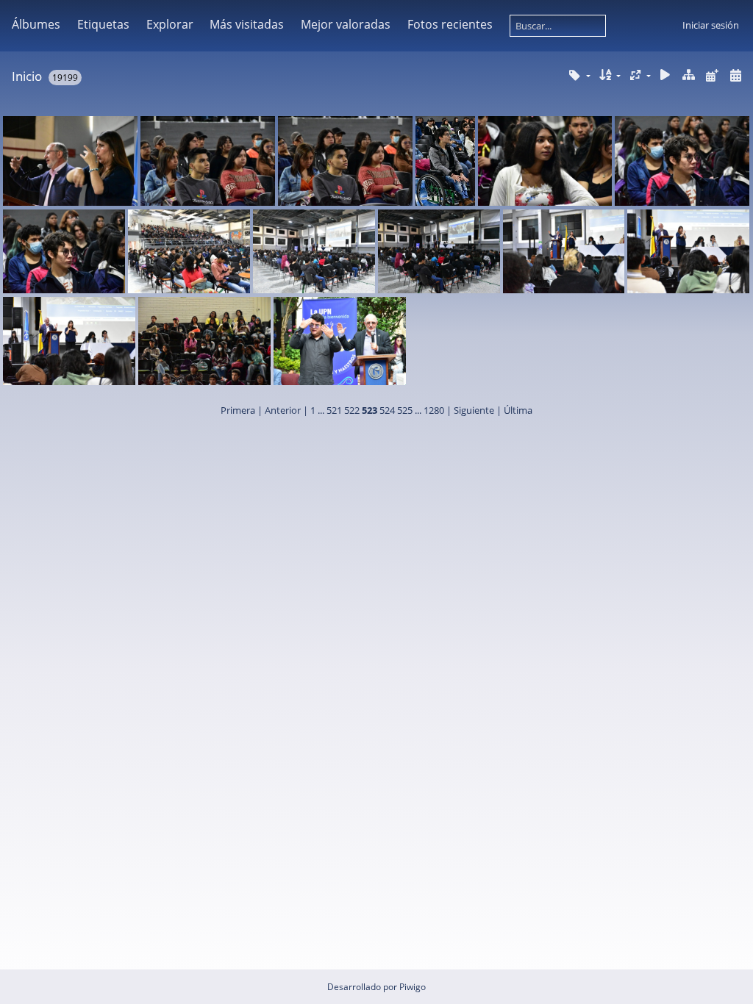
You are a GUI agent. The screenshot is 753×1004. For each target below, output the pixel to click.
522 (352, 410)
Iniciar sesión (710, 25)
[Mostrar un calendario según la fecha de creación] (735, 75)
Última (518, 410)
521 (334, 410)
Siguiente (474, 410)
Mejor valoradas (345, 24)
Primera (238, 410)
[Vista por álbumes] (689, 75)
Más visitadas (247, 24)
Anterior (283, 410)
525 (405, 410)
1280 (434, 410)
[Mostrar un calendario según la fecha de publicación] (712, 75)
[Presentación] (665, 75)
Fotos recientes (450, 24)
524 (387, 410)
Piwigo (412, 986)
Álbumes (36, 24)
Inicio (27, 76)
